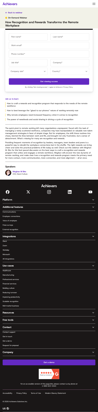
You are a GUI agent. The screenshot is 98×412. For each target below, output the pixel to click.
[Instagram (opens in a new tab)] (49, 192)
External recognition (10, 229)
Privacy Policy (68, 87)
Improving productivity (11, 297)
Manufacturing (8, 275)
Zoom (5, 245)
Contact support (9, 332)
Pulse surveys (8, 225)
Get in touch (7, 336)
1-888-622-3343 (49, 386)
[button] (49, 199)
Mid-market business (11, 306)
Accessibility (7, 393)
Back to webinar (15, 12)
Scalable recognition (10, 301)
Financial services (9, 284)
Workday (6, 250)
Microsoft (6, 254)
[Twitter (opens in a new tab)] (28, 192)
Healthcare (7, 270)
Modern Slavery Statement (55, 393)
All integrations (8, 259)
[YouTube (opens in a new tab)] (90, 192)
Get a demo (7, 341)
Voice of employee (10, 221)
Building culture (8, 288)
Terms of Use (36, 393)
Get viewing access (49, 81)
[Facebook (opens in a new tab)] (7, 192)
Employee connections (11, 216)
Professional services (11, 279)
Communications (9, 212)
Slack (5, 241)
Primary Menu (94, 4)
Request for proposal (11, 345)
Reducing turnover (10, 292)
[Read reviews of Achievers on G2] (49, 374)
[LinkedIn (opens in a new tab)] (70, 192)
